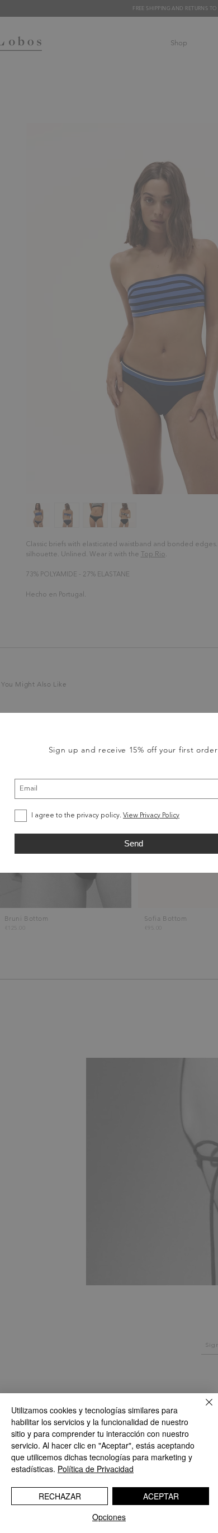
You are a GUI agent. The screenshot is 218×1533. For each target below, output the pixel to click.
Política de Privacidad (96, 1468)
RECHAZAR (60, 1496)
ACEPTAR (161, 1496)
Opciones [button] (109, 1516)
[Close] (202, 1408)
